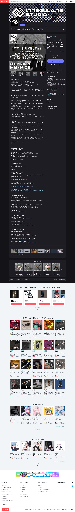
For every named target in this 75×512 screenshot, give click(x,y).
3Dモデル (49, 36)
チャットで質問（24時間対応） (44, 489)
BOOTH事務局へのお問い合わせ (44, 491)
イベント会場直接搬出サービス (7, 494)
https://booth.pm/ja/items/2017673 (28, 235)
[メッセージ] (41, 29)
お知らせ (39, 485)
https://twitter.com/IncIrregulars (26, 218)
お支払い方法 (50, 101)
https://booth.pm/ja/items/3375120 (28, 242)
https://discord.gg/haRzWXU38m (18, 211)
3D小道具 (54, 36)
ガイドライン (43, 509)
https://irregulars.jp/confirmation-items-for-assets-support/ (24, 207)
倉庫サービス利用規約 (36, 509)
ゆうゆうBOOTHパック (58, 86)
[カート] (60, 40)
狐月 (43, 301)
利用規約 (30, 509)
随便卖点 (16, 301)
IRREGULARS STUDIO (24, 23)
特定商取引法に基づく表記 (52, 106)
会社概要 (26, 509)
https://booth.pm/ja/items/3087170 (19, 179)
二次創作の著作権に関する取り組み (8, 500)
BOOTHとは (51, 1)
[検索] (34, 1)
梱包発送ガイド (4, 496)
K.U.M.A (30, 301)
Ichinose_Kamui (59, 301)
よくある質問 (40, 487)
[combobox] (22, 1)
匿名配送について (5, 489)
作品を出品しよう (60, 1)
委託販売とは (4, 498)
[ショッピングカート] (66, 1)
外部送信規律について (57, 509)
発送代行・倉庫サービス (6, 491)
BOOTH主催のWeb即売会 (24, 496)
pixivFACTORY (49, 94)
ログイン (44, 1)
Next (45, 52)
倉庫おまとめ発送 (23, 494)
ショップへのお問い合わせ (52, 108)
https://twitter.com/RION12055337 (26, 223)
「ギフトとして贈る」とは (53, 72)
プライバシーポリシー (49, 509)
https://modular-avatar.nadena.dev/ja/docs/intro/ (22, 186)
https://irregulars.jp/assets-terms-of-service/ (21, 199)
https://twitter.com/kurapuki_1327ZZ (27, 226)
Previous (10, 52)
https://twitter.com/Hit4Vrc (25, 233)
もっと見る (37, 307)
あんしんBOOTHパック (50, 86)
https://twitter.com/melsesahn (25, 240)
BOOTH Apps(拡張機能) (6, 487)
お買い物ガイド (23, 487)
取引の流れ (50, 99)
